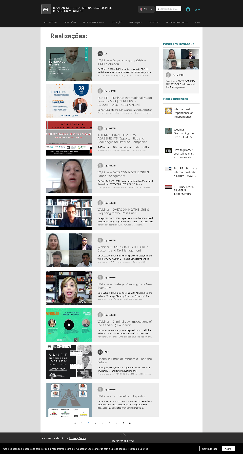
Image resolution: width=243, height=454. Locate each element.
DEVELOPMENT (74, 10)
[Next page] (123, 423)
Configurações (209, 448)
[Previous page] (82, 423)
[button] (117, 22)
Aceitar (228, 448)
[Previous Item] (168, 59)
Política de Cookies (138, 448)
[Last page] (130, 423)
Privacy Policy (77, 438)
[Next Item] (194, 59)
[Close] (239, 448)
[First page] (75, 423)
